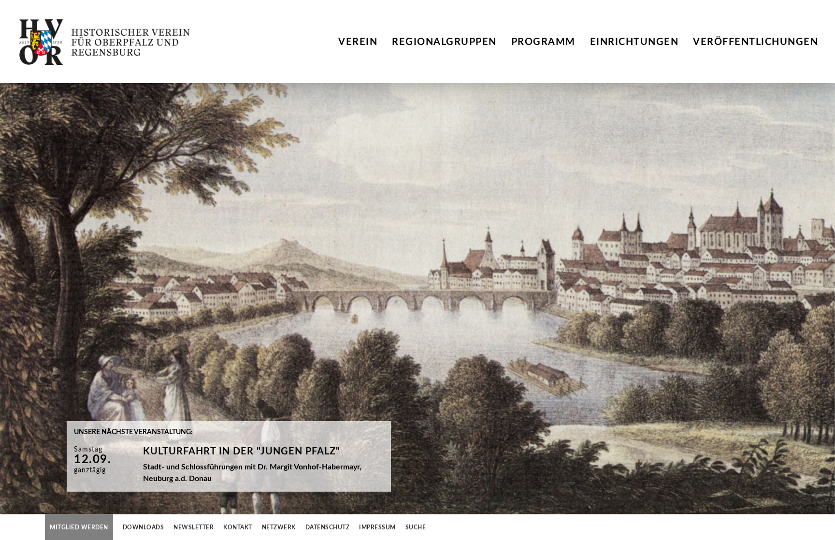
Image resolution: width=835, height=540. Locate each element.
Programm (543, 42)
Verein (357, 42)
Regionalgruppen (444, 42)
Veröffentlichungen (755, 42)
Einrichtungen (634, 42)
